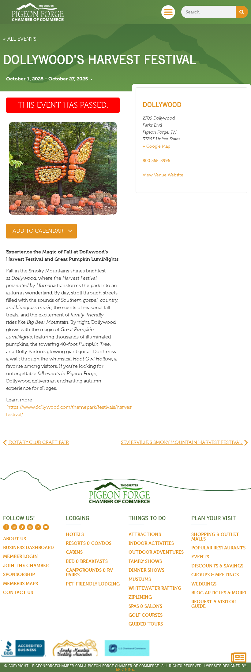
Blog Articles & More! (218, 593)
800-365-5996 (156, 160)
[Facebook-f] (6, 527)
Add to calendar (39, 231)
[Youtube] (46, 527)
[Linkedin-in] (38, 527)
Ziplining (140, 597)
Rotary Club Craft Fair (38, 442)
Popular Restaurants (218, 548)
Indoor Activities (151, 543)
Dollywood (162, 105)
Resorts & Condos (88, 543)
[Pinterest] (30, 527)
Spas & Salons (145, 606)
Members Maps (20, 583)
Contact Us (18, 592)
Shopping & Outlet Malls (215, 536)
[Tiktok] (22, 527)
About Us (14, 538)
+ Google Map (156, 146)
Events (200, 556)
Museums (140, 579)
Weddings (203, 584)
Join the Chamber (26, 565)
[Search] (242, 12)
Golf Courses (146, 615)
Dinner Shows (146, 570)
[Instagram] (14, 527)
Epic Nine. (125, 669)
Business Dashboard (28, 547)
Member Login (20, 556)
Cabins (74, 552)
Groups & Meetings (215, 575)
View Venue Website (163, 174)
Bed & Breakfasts (87, 561)
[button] (168, 12)
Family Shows (145, 561)
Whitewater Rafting (155, 588)
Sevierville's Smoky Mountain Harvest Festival (182, 442)
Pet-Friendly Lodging (93, 584)
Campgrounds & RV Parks (89, 572)
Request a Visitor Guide (213, 604)
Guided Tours (146, 624)
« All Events (19, 39)
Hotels (75, 534)
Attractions (145, 534)
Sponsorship (19, 574)
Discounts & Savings (217, 566)
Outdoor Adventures (156, 552)
